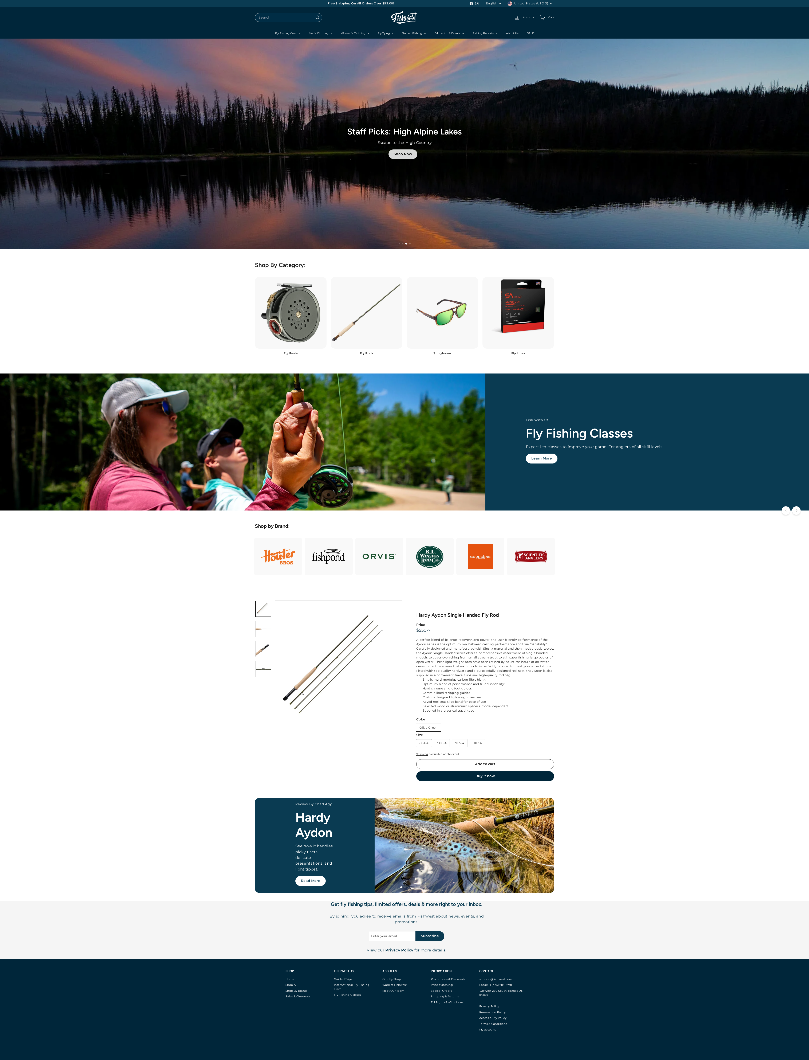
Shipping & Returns (445, 996)
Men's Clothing (319, 33)
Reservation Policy (492, 1012)
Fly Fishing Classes (347, 994)
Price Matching (442, 984)
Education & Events (447, 33)
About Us (512, 33)
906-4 (441, 743)
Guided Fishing (412, 33)
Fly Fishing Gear (286, 33)
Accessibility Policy (492, 1018)
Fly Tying (384, 33)
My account (487, 1029)
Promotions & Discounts (448, 979)
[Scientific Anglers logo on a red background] (531, 556)
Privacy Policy (489, 1006)
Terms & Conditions (493, 1023)
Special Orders (441, 990)
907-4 (477, 743)
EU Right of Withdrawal (448, 1002)
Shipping (422, 754)
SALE (530, 33)
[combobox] (288, 17)
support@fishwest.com (495, 979)
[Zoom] (338, 664)
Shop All (291, 984)
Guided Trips (343, 979)
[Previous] (786, 510)
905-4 (459, 743)
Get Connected (314, 879)
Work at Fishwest (394, 984)
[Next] (796, 510)
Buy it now (485, 776)
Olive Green (428, 728)
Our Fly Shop (391, 979)
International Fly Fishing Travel (352, 987)
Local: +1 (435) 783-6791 (495, 984)
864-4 (424, 743)
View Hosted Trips (62, 458)
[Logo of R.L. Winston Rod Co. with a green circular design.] (430, 556)
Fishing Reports (483, 33)
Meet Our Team (393, 990)
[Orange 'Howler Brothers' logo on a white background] (278, 556)
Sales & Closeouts (297, 996)
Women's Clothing (353, 33)
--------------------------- (494, 1000)
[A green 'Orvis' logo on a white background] (379, 556)
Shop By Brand (296, 990)
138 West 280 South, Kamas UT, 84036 (501, 993)
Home (289, 979)
